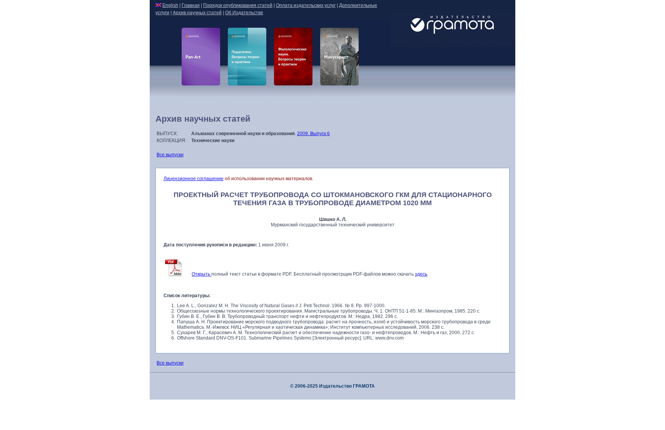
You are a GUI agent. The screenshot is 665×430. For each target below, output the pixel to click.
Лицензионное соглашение (194, 178)
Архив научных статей (197, 12)
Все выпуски (170, 154)
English (170, 5)
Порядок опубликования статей (237, 5)
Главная (191, 5)
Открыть (201, 274)
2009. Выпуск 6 (313, 133)
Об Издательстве (244, 12)
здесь (421, 274)
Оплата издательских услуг (306, 5)
